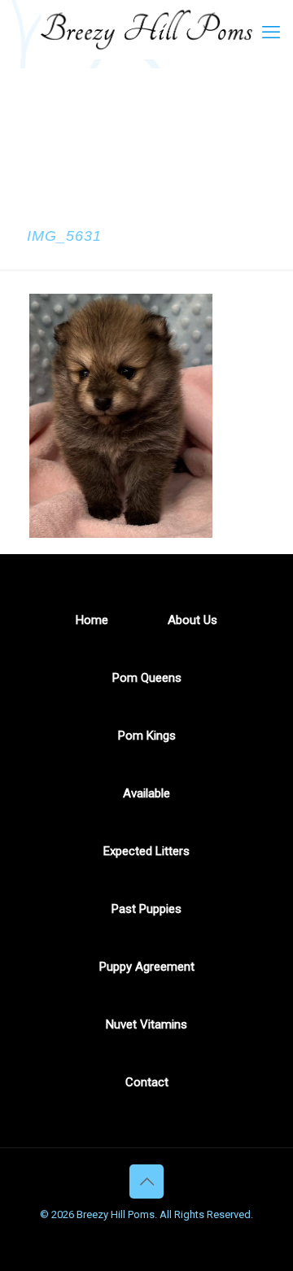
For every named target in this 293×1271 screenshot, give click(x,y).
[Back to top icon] (146, 1181)
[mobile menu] (271, 32)
